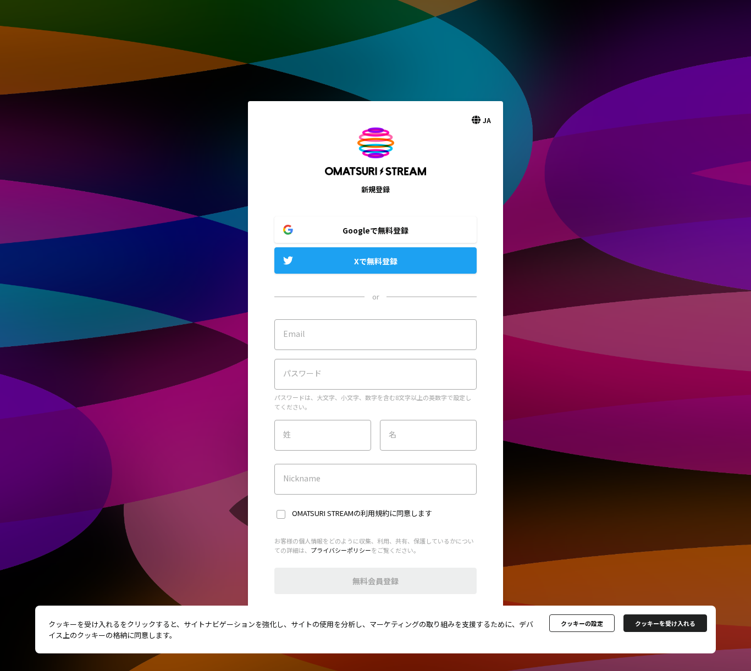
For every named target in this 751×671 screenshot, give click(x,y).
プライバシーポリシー (341, 550)
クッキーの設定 (582, 623)
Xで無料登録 (375, 261)
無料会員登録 (375, 580)
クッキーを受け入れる (665, 623)
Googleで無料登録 (375, 230)
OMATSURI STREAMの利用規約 (340, 513)
